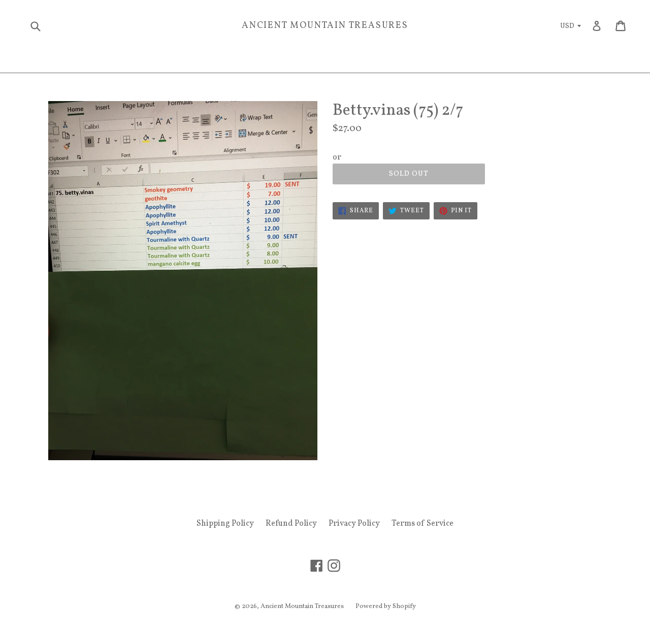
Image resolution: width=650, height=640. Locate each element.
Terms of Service (422, 523)
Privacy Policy (354, 523)
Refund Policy (291, 523)
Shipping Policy (225, 523)
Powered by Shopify (385, 606)
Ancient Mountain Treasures (325, 25)
